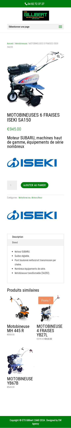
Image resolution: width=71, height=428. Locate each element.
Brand (15, 242)
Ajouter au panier (34, 185)
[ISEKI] (32, 215)
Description (17, 236)
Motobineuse (21, 43)
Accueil (10, 43)
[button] (58, 56)
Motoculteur (37, 197)
